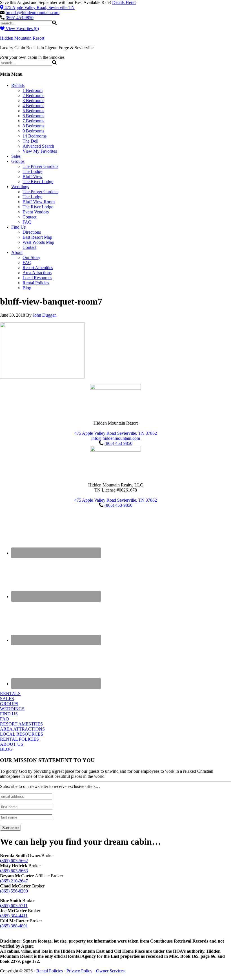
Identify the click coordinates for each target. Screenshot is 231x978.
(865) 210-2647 (14, 880)
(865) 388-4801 (14, 925)
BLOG (6, 749)
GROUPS (9, 703)
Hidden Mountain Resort (22, 38)
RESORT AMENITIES (21, 724)
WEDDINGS (12, 708)
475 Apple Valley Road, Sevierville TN (40, 7)
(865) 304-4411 (14, 915)
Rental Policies (49, 970)
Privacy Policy (79, 970)
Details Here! (124, 2)
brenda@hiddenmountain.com (32, 12)
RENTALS (10, 693)
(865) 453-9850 (20, 17)
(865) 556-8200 (14, 891)
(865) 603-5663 (14, 870)
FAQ (4, 718)
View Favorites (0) (22, 28)
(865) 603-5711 (14, 905)
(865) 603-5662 (14, 860)
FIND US (9, 713)
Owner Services (110, 970)
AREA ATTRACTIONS (22, 729)
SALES (7, 698)
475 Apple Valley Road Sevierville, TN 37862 (115, 433)
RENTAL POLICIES (19, 739)
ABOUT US (11, 744)
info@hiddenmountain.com (115, 438)
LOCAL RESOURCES (21, 734)
